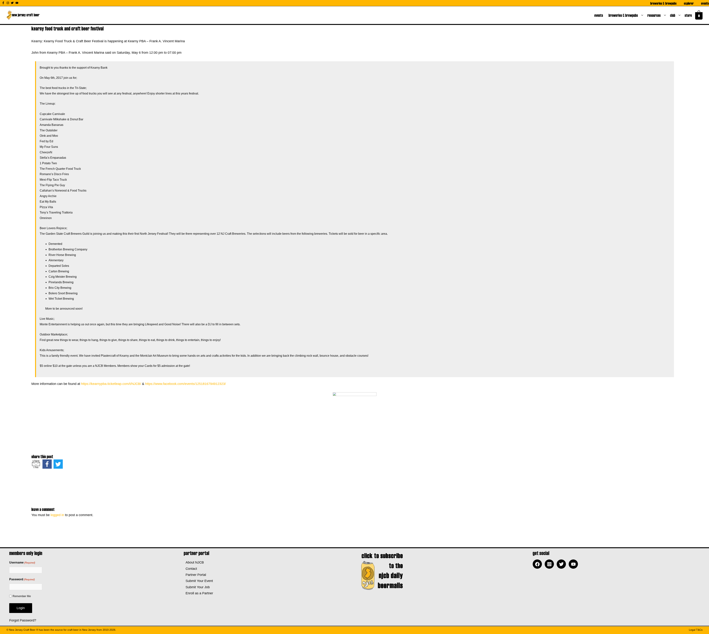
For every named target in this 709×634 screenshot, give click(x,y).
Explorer (689, 3)
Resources (654, 15)
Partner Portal (195, 575)
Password (22, 579)
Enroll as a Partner (198, 593)
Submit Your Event (198, 581)
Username (22, 562)
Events (705, 3)
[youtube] (17, 2)
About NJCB (194, 562)
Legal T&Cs (696, 629)
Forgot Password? (22, 620)
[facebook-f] (4, 2)
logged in (57, 515)
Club (673, 15)
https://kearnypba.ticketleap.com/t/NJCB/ (111, 384)
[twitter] (13, 2)
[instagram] (8, 2)
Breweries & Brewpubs (663, 3)
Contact (190, 569)
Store (689, 15)
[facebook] (538, 564)
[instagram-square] (550, 564)
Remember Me (22, 596)
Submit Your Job (197, 587)
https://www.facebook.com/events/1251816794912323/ (185, 384)
